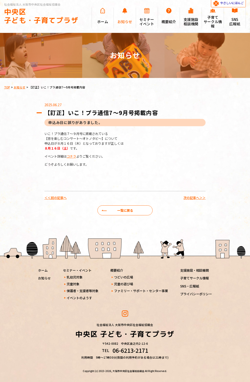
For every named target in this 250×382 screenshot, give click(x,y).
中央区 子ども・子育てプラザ (41, 16)
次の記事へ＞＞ (194, 197)
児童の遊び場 (123, 284)
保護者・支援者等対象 (82, 290)
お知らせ (44, 278)
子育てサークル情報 (194, 278)
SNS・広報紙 (189, 286)
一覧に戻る (125, 210)
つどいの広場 (123, 277)
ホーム (43, 270)
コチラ (71, 156)
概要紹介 (116, 270)
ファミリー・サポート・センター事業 (141, 290)
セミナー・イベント (77, 270)
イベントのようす (79, 298)
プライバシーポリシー (196, 294)
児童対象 (73, 284)
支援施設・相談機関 (194, 270)
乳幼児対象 (75, 277)
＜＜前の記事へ (55, 197)
